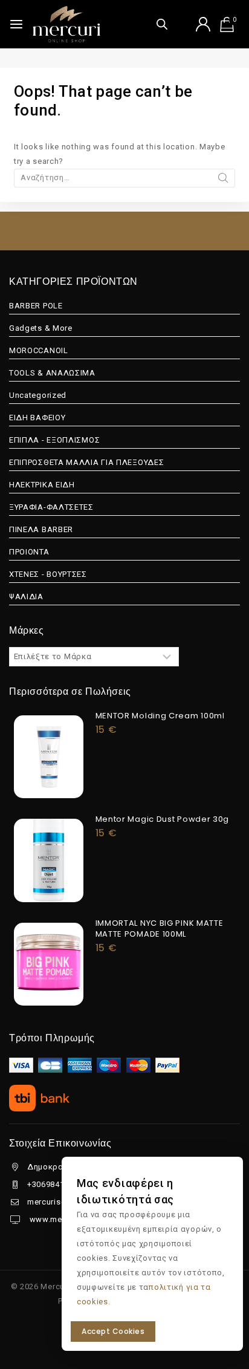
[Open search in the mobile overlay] (162, 24)
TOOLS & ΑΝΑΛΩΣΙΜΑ (52, 372)
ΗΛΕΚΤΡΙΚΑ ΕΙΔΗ (42, 484)
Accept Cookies (113, 1331)
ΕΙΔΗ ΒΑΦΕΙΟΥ (37, 417)
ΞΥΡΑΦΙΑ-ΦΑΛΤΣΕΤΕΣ (51, 507)
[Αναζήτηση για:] (124, 177)
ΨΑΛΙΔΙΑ (26, 596)
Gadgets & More (41, 328)
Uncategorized (37, 395)
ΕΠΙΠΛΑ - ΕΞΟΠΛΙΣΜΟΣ (54, 439)
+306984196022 (57, 1184)
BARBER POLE (36, 305)
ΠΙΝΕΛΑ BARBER (41, 529)
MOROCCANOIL (38, 350)
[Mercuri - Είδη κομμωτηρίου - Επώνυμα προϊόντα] (66, 24)
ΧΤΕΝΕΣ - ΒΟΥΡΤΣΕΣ (48, 574)
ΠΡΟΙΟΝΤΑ (29, 551)
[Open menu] (16, 24)
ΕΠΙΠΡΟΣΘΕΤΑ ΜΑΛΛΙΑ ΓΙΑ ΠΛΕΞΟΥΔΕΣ (86, 462)
